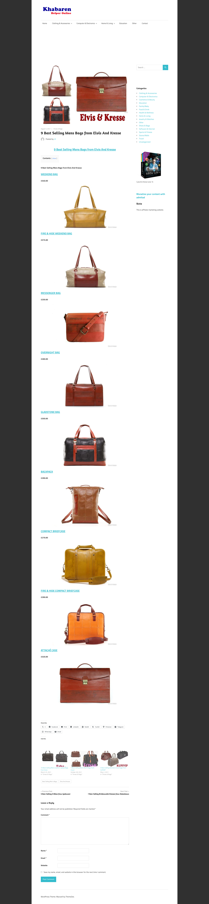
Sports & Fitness (145, 132)
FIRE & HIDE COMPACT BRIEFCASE (60, 591)
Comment (45, 814)
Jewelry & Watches (146, 119)
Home (44, 23)
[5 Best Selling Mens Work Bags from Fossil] (84, 759)
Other (134, 23)
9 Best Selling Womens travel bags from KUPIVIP (113, 769)
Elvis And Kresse (65, 781)
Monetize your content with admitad (150, 195)
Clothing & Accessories (61, 23)
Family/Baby (144, 106)
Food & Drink (144, 109)
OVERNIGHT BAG (50, 352)
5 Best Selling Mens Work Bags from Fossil (82, 769)
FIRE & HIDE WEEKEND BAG (56, 233)
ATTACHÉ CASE (49, 650)
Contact (145, 23)
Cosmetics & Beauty (147, 99)
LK (55, 139)
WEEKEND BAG (49, 174)
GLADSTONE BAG (50, 412)
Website (44, 865)
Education (123, 23)
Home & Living (107, 23)
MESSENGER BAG (51, 293)
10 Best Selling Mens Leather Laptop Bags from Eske (54, 769)
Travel (141, 138)
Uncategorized (144, 141)
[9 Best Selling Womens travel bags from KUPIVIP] (114, 759)
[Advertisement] (104, 43)
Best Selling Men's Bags (49, 781)
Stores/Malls (144, 135)
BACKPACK (47, 472)
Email (43, 858)
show (54, 158)
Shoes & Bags (57, 129)
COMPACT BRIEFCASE (53, 531)
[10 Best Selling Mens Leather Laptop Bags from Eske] (54, 759)
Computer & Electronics (86, 23)
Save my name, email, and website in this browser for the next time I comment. (75, 872)
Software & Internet (147, 128)
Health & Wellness (146, 112)
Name (44, 850)
